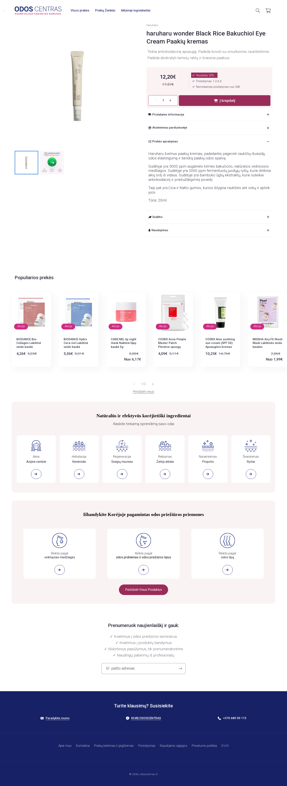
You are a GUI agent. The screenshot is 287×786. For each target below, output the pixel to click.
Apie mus (64, 746)
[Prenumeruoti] (180, 668)
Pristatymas (146, 746)
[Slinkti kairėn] (134, 384)
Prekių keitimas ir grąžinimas (114, 746)
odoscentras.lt (149, 774)
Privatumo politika (204, 746)
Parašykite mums (58, 718)
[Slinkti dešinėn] (153, 384)
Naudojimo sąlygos (173, 746)
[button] (80, 10)
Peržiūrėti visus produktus (143, 589)
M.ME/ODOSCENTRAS (146, 718)
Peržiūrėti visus (143, 391)
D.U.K (225, 746)
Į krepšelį (227, 100)
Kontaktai (83, 746)
